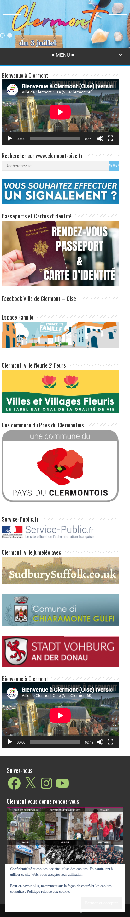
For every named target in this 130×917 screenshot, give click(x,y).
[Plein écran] (110, 138)
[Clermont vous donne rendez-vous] (65, 847)
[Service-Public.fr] (60, 538)
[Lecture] (10, 138)
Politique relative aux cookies (48, 891)
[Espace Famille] (60, 334)
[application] (60, 112)
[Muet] (100, 138)
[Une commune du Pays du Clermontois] (60, 465)
